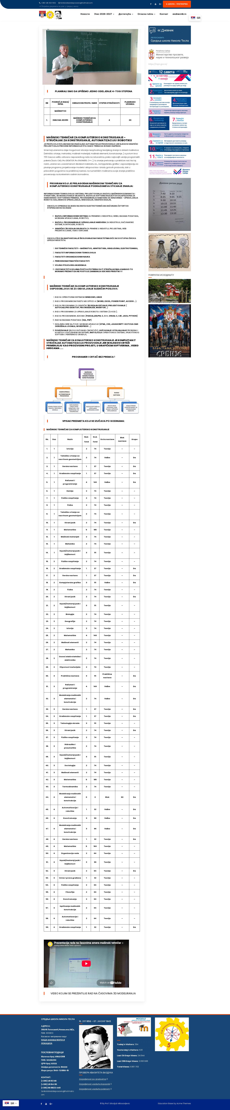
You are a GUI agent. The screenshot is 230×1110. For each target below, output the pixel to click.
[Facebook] (151, 4)
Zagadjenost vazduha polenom (94, 1089)
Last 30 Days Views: (127, 1055)
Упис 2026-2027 (103, 14)
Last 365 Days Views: (128, 1061)
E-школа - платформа (177, 4)
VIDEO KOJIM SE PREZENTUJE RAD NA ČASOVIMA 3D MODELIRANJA (93, 993)
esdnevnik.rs (179, 14)
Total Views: (123, 1066)
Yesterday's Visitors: (128, 1050)
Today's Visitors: (126, 1044)
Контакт (164, 14)
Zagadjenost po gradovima (92, 1079)
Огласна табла (145, 14)
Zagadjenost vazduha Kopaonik (94, 1084)
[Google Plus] (160, 4)
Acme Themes (184, 1103)
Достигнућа (125, 14)
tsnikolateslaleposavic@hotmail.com (77, 3)
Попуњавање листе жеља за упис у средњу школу (62, 6)
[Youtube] (155, 4)
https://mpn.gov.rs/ (157, 64)
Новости (85, 14)
